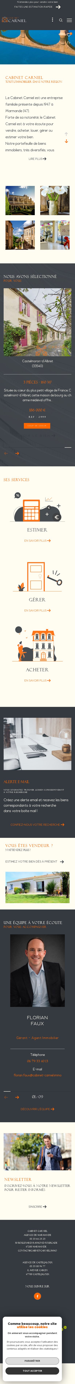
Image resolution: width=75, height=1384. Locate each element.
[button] (17, 453)
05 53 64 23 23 (37, 1239)
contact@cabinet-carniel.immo (37, 1250)
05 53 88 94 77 (37, 1266)
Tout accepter (32, 1370)
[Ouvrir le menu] (69, 20)
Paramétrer (32, 1360)
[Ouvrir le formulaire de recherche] (61, 20)
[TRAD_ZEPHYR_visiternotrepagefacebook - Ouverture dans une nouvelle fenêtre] (37, 1296)
